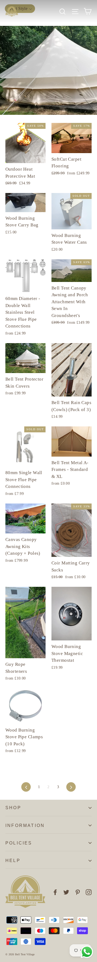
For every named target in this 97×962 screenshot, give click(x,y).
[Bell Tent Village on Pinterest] (78, 891)
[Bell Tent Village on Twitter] (66, 891)
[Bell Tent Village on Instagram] (89, 891)
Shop (13, 807)
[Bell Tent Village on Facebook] (55, 891)
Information (25, 825)
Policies (18, 843)
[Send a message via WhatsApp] (86, 951)
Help (12, 860)
